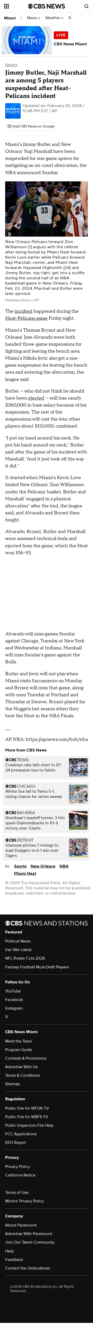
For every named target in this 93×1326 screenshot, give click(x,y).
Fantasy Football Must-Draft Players (37, 967)
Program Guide (18, 1050)
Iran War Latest (18, 950)
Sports (11, 65)
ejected (36, 398)
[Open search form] (86, 6)
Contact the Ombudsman (27, 1268)
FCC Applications (21, 1134)
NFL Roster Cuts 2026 (25, 958)
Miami (10, 18)
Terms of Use (16, 1192)
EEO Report (15, 1142)
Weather (53, 18)
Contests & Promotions (25, 1058)
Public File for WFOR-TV (27, 1108)
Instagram (14, 1008)
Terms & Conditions (22, 1075)
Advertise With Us (21, 1067)
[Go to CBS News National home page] (46, 6)
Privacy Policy (17, 1167)
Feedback (14, 1260)
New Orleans (42, 866)
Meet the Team (18, 1041)
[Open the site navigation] (16, 6)
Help (9, 1251)
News (32, 18)
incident (24, 311)
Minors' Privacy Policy (24, 1201)
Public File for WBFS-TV (26, 1117)
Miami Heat (25, 873)
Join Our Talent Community (30, 1242)
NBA (64, 866)
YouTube (13, 991)
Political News (17, 941)
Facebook (14, 1000)
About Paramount (21, 1225)
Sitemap (12, 1084)
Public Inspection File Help (29, 1125)
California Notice (20, 1175)
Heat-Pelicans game (26, 318)
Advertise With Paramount (28, 1234)
